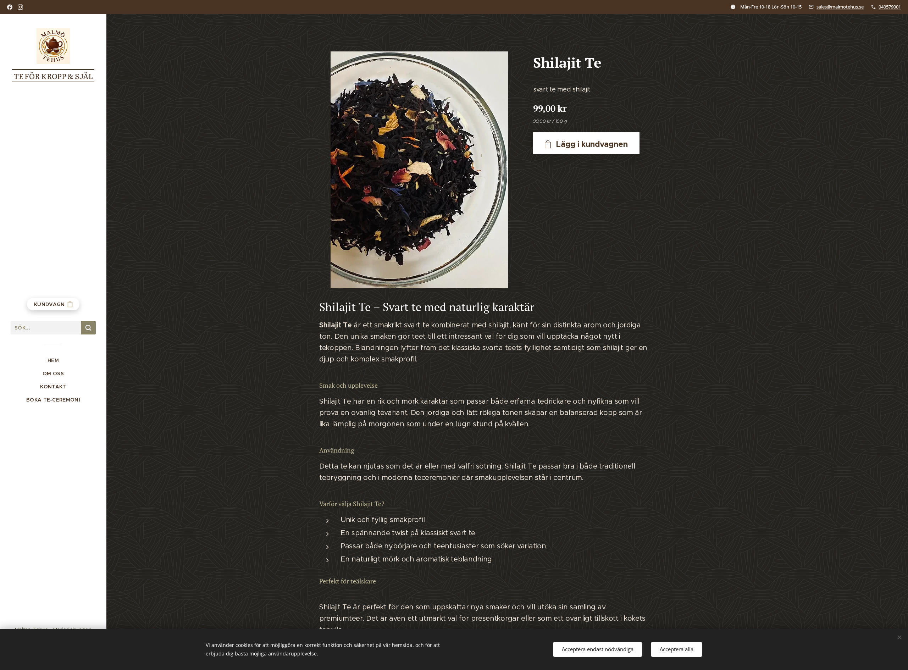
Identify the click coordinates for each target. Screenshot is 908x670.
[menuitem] (53, 360)
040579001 (890, 7)
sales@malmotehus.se (840, 7)
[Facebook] (9, 7)
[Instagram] (20, 7)
